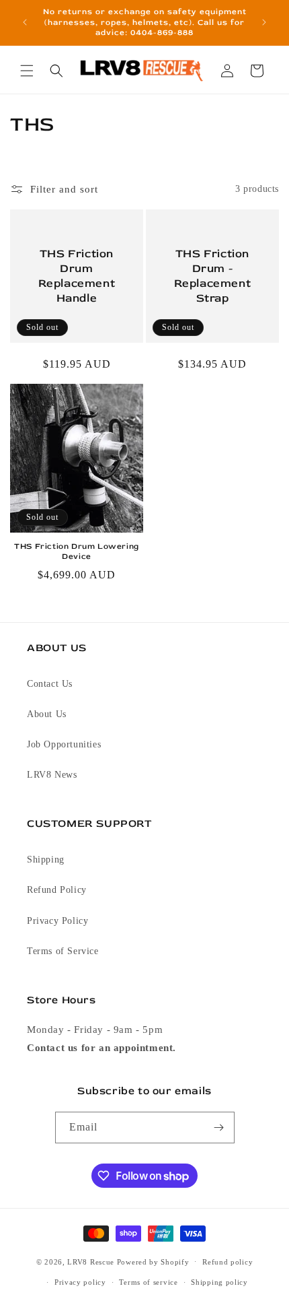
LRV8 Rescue (90, 1261)
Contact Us (50, 684)
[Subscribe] (219, 1127)
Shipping (46, 859)
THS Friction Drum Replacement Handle (77, 275)
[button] (27, 71)
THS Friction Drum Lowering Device (76, 551)
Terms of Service (63, 951)
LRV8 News (52, 775)
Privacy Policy (57, 921)
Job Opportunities (64, 744)
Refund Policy (57, 890)
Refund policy (227, 1262)
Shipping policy (219, 1282)
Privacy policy (80, 1282)
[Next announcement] (264, 22)
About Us (47, 714)
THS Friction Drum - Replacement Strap (212, 275)
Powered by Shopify (153, 1261)
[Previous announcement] (25, 22)
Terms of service (148, 1282)
